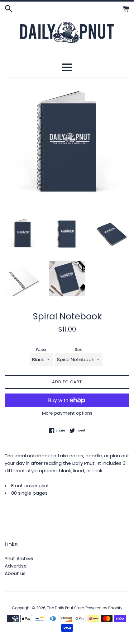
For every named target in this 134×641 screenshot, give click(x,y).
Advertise (16, 566)
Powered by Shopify (104, 607)
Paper (41, 349)
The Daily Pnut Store (65, 607)
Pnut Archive (19, 558)
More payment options (67, 413)
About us (15, 573)
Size (78, 349)
